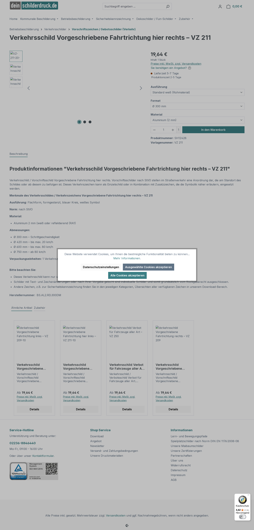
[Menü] (248, 496)
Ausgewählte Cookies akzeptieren (148, 267)
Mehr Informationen (126, 258)
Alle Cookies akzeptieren (127, 275)
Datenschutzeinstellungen (101, 267)
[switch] (242, 517)
